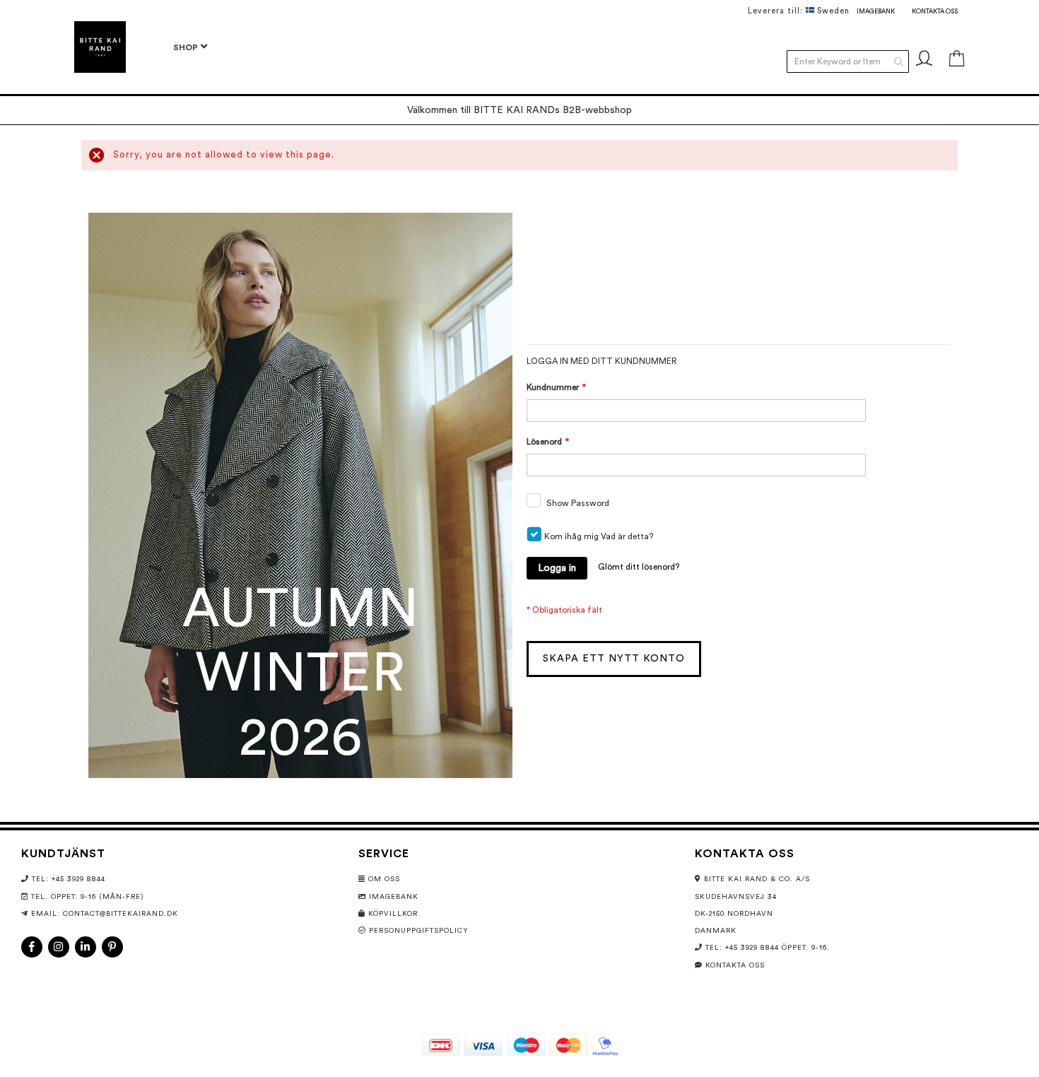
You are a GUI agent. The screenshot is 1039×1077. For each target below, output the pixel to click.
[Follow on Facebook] (31, 947)
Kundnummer (553, 387)
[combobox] (848, 61)
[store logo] (100, 47)
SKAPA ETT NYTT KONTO (614, 659)
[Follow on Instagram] (58, 947)
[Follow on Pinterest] (112, 947)
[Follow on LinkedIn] (85, 947)
